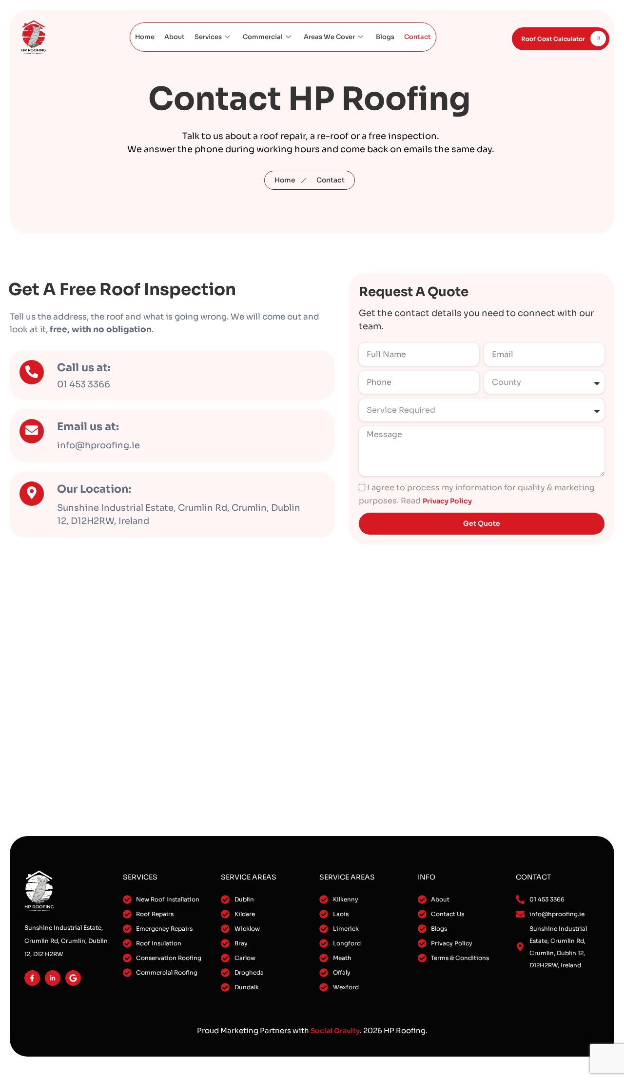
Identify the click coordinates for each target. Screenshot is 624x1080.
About (174, 37)
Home (145, 37)
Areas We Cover (329, 37)
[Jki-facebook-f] (32, 978)
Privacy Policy (447, 501)
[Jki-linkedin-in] (52, 978)
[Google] (73, 978)
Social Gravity (335, 1030)
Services (208, 37)
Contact (417, 37)
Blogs (385, 37)
